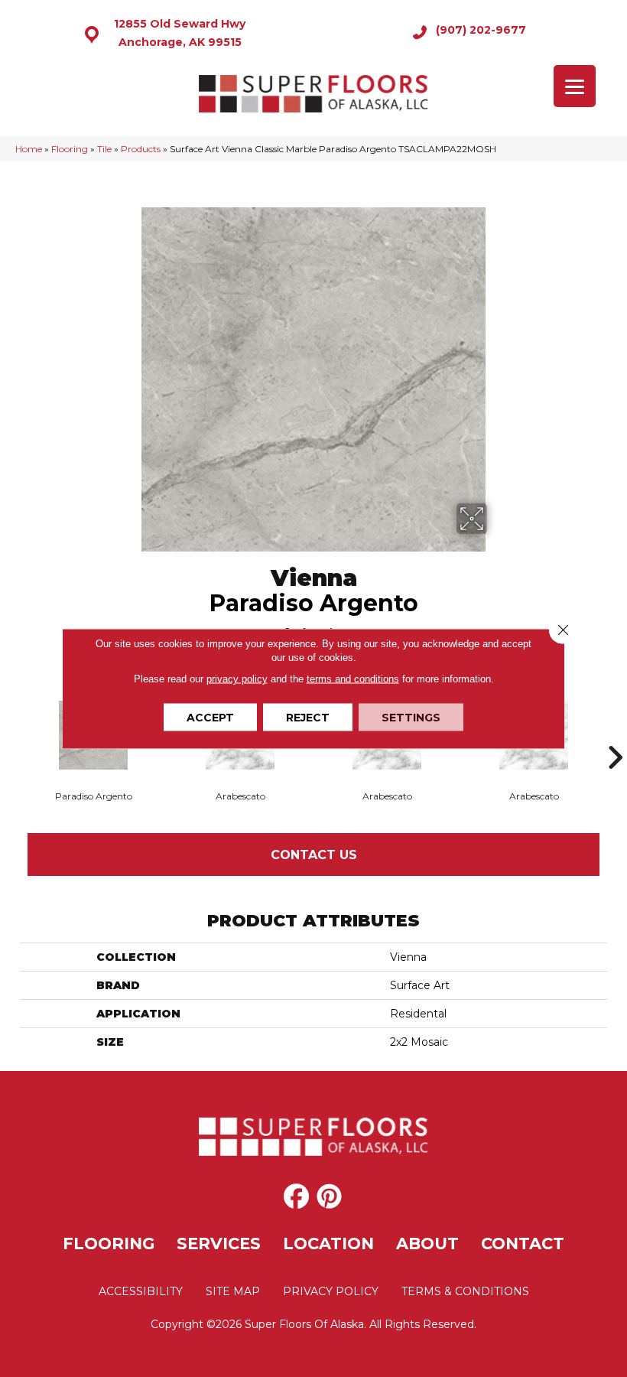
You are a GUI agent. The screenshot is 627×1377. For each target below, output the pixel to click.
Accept (210, 717)
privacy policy (237, 679)
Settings (411, 717)
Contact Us (314, 855)
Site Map (233, 1291)
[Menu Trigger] (575, 86)
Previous (12, 734)
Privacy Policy (330, 1291)
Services (219, 1243)
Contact (522, 1243)
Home (28, 149)
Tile (104, 149)
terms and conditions (353, 679)
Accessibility (141, 1291)
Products (141, 149)
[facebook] (296, 1197)
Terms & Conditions (465, 1291)
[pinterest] (329, 1197)
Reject (308, 717)
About (427, 1243)
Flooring (69, 149)
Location (328, 1243)
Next (614, 734)
